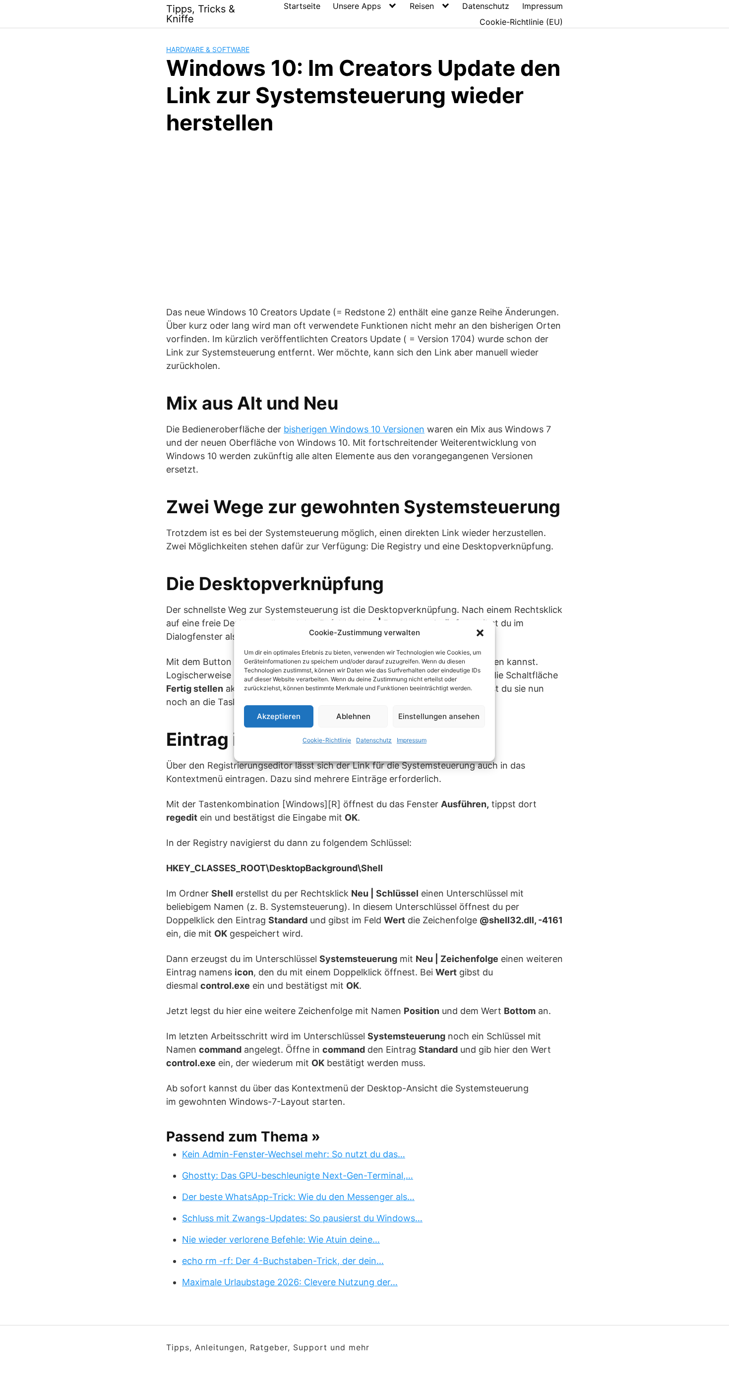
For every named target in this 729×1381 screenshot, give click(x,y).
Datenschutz (374, 740)
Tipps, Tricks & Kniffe (200, 14)
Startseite (302, 6)
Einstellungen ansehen (439, 716)
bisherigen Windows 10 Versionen (354, 429)
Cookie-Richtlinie (327, 740)
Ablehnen (353, 716)
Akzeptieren (279, 716)
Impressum (411, 740)
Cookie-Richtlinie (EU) (521, 22)
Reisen (422, 6)
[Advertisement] (364, 218)
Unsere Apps (357, 6)
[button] (480, 633)
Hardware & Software (207, 49)
